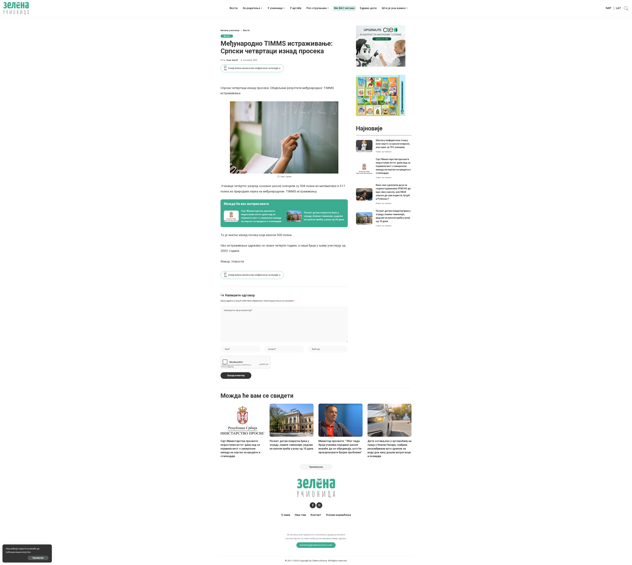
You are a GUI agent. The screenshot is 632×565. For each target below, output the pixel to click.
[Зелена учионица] (16, 8)
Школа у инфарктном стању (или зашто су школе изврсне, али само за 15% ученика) (393, 144)
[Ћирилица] (608, 8)
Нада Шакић (232, 60)
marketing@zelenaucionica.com (316, 545)
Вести (227, 36)
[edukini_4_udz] (380, 95)
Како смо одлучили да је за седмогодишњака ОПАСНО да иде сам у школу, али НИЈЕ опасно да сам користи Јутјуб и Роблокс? (393, 192)
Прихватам (38, 558)
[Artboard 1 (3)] (380, 45)
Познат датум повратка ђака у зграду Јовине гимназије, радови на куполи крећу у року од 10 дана (291, 444)
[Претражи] (626, 8)
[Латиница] (618, 8)
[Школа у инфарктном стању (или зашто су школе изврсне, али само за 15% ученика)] (364, 146)
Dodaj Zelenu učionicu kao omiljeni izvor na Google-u (254, 68)
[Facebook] (313, 505)
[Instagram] (319, 505)
